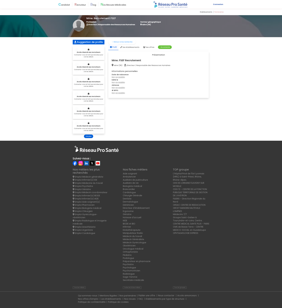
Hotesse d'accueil (132, 217)
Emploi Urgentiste (83, 230)
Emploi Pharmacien (84, 204)
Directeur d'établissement (136, 208)
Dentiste (127, 198)
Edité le (115, 80)
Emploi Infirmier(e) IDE (85, 179)
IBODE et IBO (129, 223)
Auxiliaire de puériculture (135, 179)
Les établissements (111, 298)
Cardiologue (129, 192)
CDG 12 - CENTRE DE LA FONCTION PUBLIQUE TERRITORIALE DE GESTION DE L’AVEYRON (190, 192)
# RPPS (115, 90)
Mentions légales (108, 295)
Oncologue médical (133, 248)
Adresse (115, 85)
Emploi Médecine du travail (88, 183)
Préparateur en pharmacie (136, 261)
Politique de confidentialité (92, 302)
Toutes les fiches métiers (132, 287)
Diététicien (128, 204)
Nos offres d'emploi (88, 298)
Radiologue (129, 273)
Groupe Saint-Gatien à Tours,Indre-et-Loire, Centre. (187, 219)
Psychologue (129, 267)
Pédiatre (127, 255)
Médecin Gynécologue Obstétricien (134, 244)
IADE (125, 220)
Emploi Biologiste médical (87, 208)
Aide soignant (130, 173)
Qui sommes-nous (87, 295)
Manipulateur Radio (133, 233)
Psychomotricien (131, 270)
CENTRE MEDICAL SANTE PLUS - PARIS (191, 223)
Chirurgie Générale (132, 195)
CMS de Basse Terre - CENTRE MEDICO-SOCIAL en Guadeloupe (189, 228)
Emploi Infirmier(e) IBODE (87, 195)
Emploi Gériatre (82, 189)
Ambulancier (129, 176)
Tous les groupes (179, 287)
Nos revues (130, 298)
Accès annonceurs (187, 295)
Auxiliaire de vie (131, 182)
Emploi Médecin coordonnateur (90, 192)
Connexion (218, 4)
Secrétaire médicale (133, 280)
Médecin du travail (133, 236)
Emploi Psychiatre (83, 186)
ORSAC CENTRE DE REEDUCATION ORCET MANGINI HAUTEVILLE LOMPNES (189, 208)
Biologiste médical (132, 186)
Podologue (128, 258)
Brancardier (129, 189)
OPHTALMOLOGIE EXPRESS (185, 233)
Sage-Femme (130, 276)
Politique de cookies (118, 302)
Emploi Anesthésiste (85, 226)
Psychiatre (128, 264)
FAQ (141, 298)
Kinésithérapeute (131, 230)
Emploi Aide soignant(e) (87, 201)
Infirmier (127, 226)
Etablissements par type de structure (165, 298)
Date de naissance (120, 74)
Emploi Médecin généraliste (88, 176)
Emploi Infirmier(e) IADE (86, 198)
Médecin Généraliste (133, 239)
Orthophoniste (130, 251)
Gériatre (127, 214)
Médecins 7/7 (180, 214)
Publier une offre (147, 295)
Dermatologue (130, 201)
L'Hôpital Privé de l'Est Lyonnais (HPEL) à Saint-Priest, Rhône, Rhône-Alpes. (188, 176)
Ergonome (128, 211)
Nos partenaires (127, 295)
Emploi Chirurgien (83, 211)
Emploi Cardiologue (84, 233)
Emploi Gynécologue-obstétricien (85, 216)
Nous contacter (166, 295)
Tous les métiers (79, 287)
